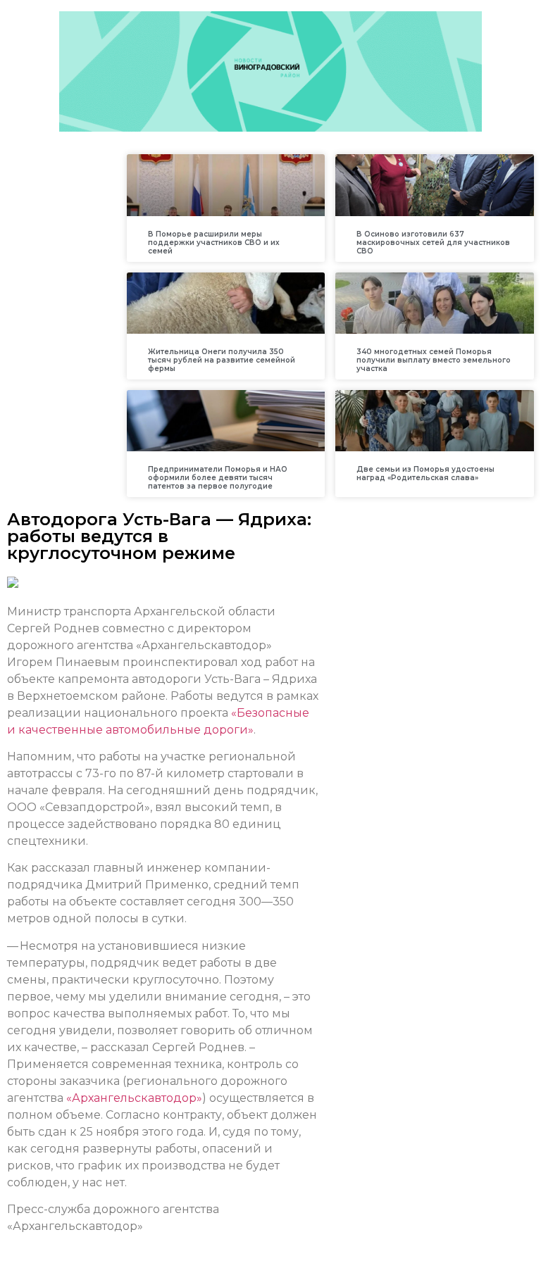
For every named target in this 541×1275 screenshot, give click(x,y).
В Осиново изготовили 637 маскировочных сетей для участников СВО (433, 243)
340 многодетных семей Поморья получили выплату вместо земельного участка (433, 360)
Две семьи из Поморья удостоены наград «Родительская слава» (425, 473)
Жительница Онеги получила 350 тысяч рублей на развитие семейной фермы (221, 360)
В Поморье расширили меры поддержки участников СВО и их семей (214, 243)
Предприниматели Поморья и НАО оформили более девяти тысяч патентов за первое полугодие (217, 478)
